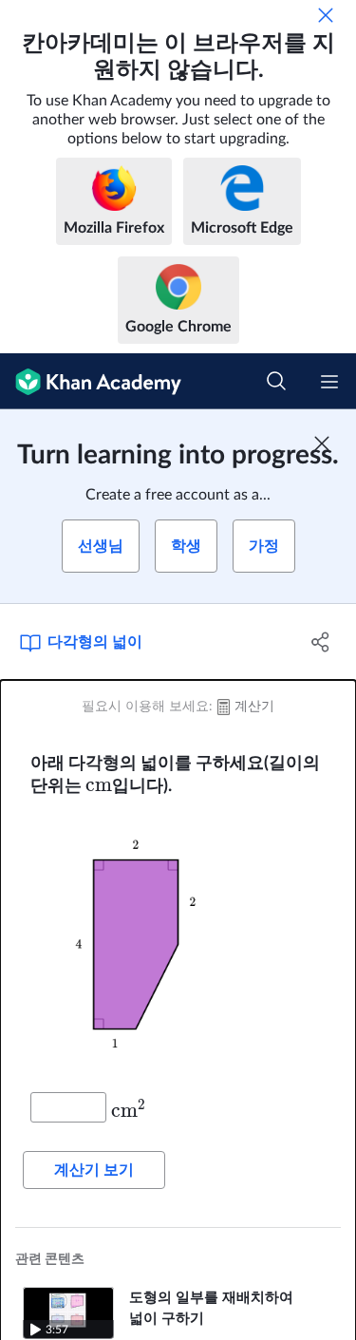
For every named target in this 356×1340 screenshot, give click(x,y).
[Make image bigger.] (178, 944)
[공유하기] (321, 642)
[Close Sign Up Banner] (322, 443)
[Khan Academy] (90, 381)
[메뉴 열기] (329, 381)
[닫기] (325, 15)
